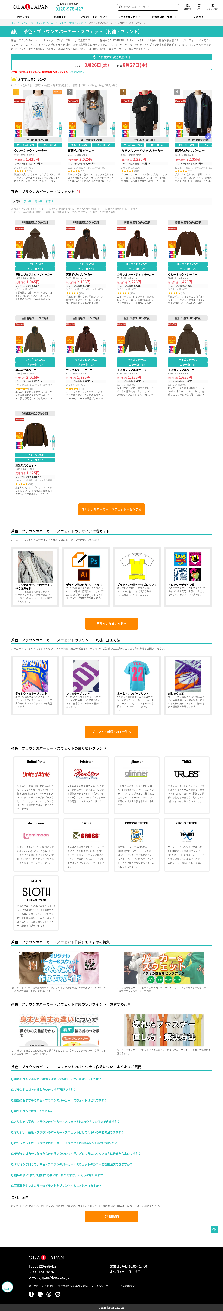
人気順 (16, 201)
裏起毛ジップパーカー (86, 262)
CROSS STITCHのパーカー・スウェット (187, 845)
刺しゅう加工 (188, 685)
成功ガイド (200, 17)
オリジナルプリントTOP (22, 22)
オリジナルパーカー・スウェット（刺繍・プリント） (61, 22)
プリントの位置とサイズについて (137, 577)
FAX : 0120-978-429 (42, 1271)
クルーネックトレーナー (37, 136)
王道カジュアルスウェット (137, 357)
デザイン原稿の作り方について (86, 577)
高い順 (38, 201)
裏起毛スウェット (35, 453)
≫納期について (77, 71)
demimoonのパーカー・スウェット (36, 845)
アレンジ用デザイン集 (188, 577)
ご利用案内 (111, 1216)
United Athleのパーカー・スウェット (36, 785)
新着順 (49, 201)
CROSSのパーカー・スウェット (86, 845)
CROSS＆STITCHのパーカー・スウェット (137, 845)
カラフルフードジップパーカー (145, 136)
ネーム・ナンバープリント (137, 685)
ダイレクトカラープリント (35, 685)
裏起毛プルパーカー (91, 136)
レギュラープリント (86, 685)
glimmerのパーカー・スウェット (137, 785)
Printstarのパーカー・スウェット (86, 785)
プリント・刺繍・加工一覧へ (111, 732)
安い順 (27, 201)
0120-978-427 (69, 8)
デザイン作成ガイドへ (112, 623)
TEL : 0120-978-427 (42, 1266)
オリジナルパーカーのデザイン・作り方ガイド (35, 577)
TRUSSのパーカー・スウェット (187, 785)
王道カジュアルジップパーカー (35, 262)
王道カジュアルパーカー (188, 357)
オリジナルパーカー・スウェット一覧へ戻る (112, 509)
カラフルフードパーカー (86, 357)
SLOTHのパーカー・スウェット (36, 903)
